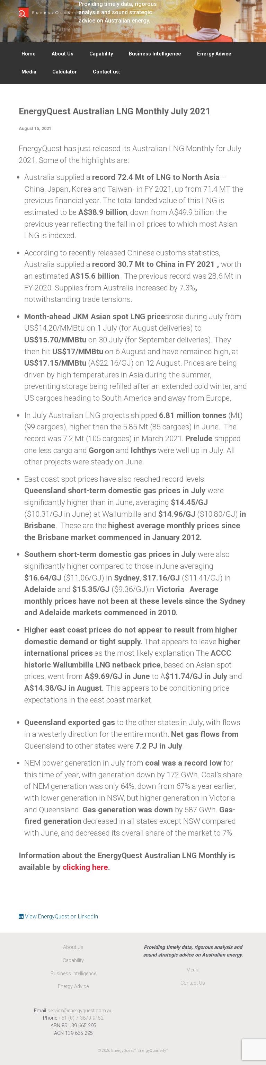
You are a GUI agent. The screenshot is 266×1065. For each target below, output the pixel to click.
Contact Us (192, 983)
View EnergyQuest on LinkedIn (61, 916)
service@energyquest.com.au (80, 1011)
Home (28, 54)
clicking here (85, 867)
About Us (62, 54)
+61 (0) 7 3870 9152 (81, 1018)
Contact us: (106, 72)
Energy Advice (214, 54)
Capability (101, 54)
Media (28, 72)
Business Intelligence (155, 54)
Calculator (64, 72)
